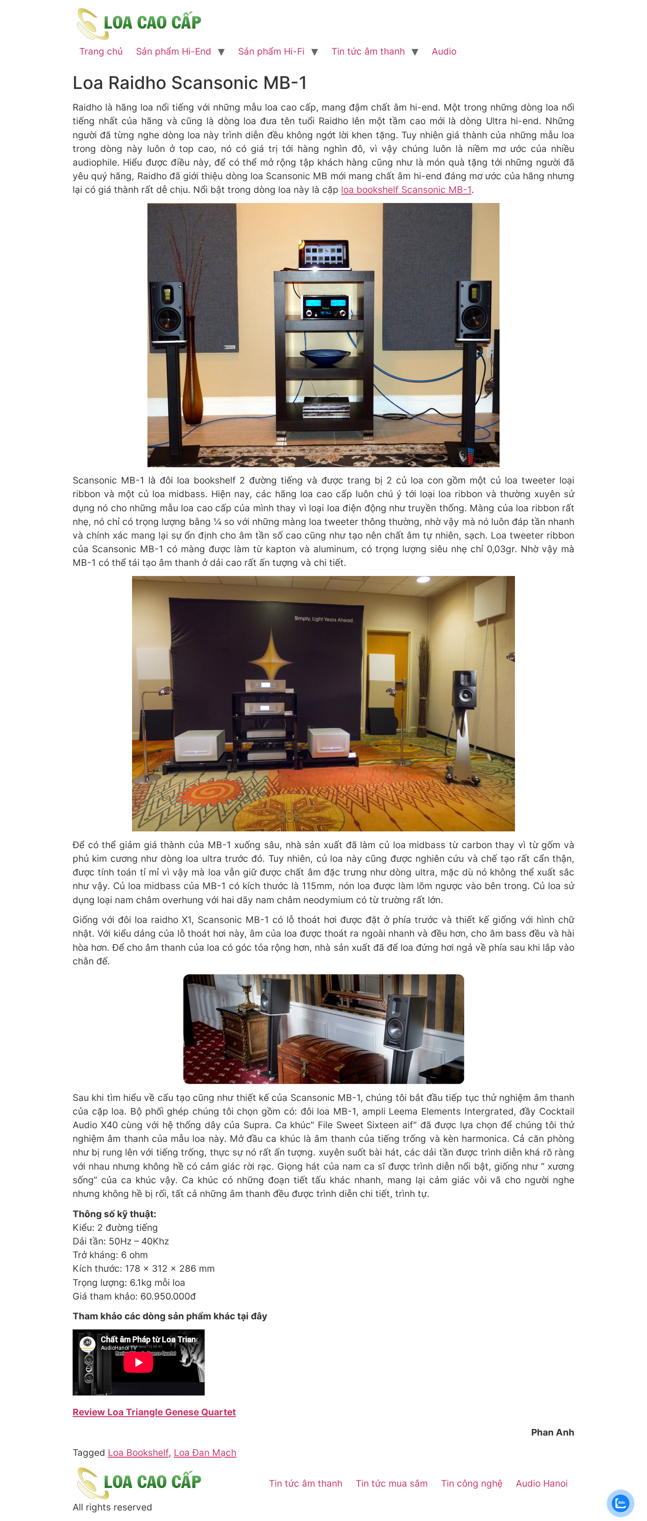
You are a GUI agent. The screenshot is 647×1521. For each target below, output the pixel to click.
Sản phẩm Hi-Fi (271, 51)
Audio (444, 51)
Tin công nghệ (472, 1483)
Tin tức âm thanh (368, 51)
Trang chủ (101, 51)
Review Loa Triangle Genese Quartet (154, 1412)
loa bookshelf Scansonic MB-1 (406, 189)
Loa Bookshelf (138, 1452)
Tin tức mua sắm (392, 1483)
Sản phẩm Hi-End (173, 51)
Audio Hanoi (542, 1483)
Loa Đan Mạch (205, 1452)
